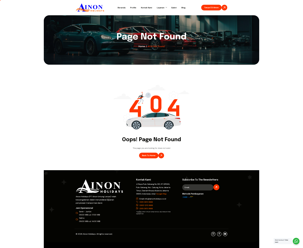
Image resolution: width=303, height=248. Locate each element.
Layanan (160, 7)
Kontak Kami (146, 7)
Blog (183, 7)
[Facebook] (219, 234)
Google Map (161, 194)
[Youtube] (225, 234)
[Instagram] (213, 234)
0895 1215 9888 (146, 205)
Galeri (174, 7)
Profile (133, 7)
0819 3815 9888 (146, 202)
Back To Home (148, 155)
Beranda (121, 7)
